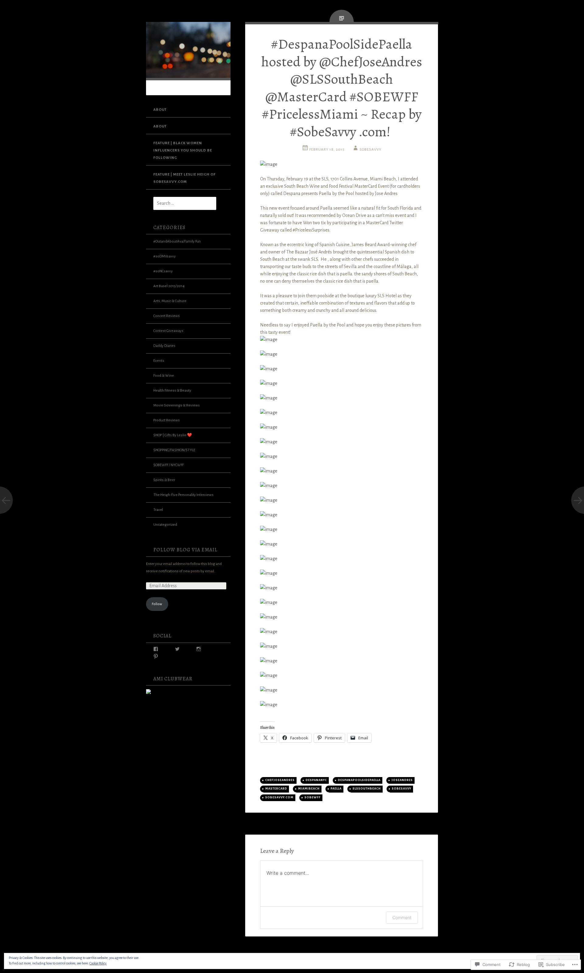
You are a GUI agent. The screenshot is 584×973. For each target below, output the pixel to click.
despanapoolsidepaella (359, 780)
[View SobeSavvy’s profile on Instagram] (198, 649)
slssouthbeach (367, 788)
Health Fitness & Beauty (172, 390)
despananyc (316, 780)
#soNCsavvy (163, 271)
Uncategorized (165, 525)
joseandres (402, 780)
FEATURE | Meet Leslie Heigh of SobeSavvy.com (184, 178)
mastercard (276, 788)
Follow (157, 604)
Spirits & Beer (164, 480)
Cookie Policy (97, 963)
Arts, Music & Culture (169, 301)
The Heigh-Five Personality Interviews (183, 495)
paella (336, 788)
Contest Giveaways (168, 331)
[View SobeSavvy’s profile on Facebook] (155, 649)
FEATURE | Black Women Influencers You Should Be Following (182, 150)
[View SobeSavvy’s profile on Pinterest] (155, 656)
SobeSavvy (370, 150)
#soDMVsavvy (164, 256)
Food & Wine (163, 376)
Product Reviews (166, 420)
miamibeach (309, 788)
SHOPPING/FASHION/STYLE (174, 450)
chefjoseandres (280, 780)
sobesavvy (401, 788)
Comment (402, 917)
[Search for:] (181, 204)
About (160, 110)
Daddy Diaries (164, 346)
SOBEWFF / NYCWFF (168, 465)
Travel (158, 510)
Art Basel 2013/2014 (169, 286)
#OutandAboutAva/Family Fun (177, 241)
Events (158, 361)
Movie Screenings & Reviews (176, 405)
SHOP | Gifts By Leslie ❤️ (172, 435)
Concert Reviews (166, 316)
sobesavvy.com (279, 797)
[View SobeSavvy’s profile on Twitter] (177, 649)
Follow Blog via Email (185, 549)
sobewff (312, 797)
